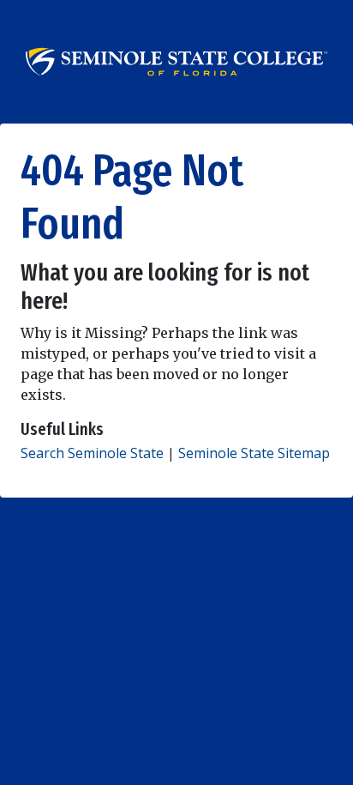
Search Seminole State (92, 453)
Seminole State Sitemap (254, 453)
